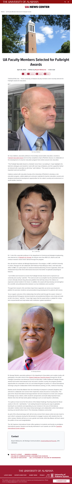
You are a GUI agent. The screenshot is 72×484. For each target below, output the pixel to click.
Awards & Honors (31, 454)
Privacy (42, 475)
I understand (61, 481)
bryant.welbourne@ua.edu (48, 441)
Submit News (33, 475)
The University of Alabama (21, 2)
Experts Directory (20, 475)
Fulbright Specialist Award (15, 158)
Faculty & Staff (16, 454)
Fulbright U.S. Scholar (25, 257)
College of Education (19, 458)
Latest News (8, 475)
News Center (37, 7)
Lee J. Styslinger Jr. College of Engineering (45, 458)
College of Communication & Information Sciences (29, 456)
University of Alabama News (36, 471)
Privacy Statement (12, 482)
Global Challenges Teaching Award (39, 377)
